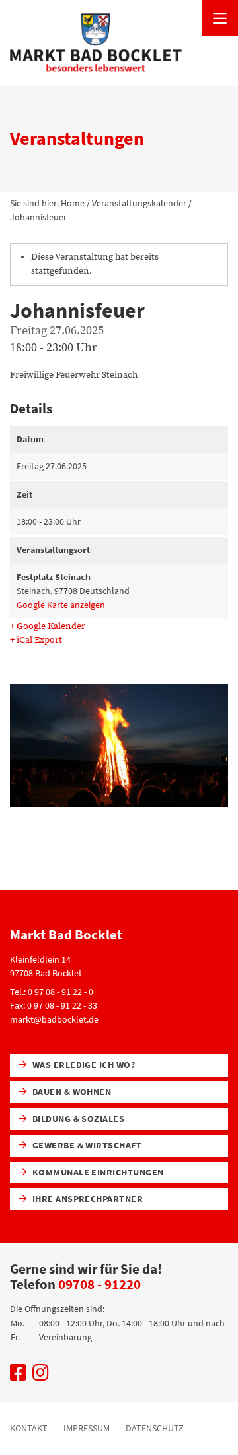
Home (73, 203)
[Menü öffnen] (220, 18)
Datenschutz (155, 1428)
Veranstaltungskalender (139, 203)
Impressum (86, 1428)
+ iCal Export (36, 640)
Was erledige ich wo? (82, 1065)
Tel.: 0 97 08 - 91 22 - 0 (51, 991)
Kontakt (29, 1428)
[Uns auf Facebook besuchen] (18, 1376)
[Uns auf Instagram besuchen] (40, 1376)
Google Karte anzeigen (61, 604)
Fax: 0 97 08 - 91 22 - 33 (53, 1005)
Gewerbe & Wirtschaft (85, 1145)
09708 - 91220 (99, 1284)
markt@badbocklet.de (54, 1019)
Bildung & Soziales (77, 1119)
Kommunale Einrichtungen (97, 1172)
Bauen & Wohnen (70, 1092)
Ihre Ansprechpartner (86, 1198)
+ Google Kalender (47, 626)
